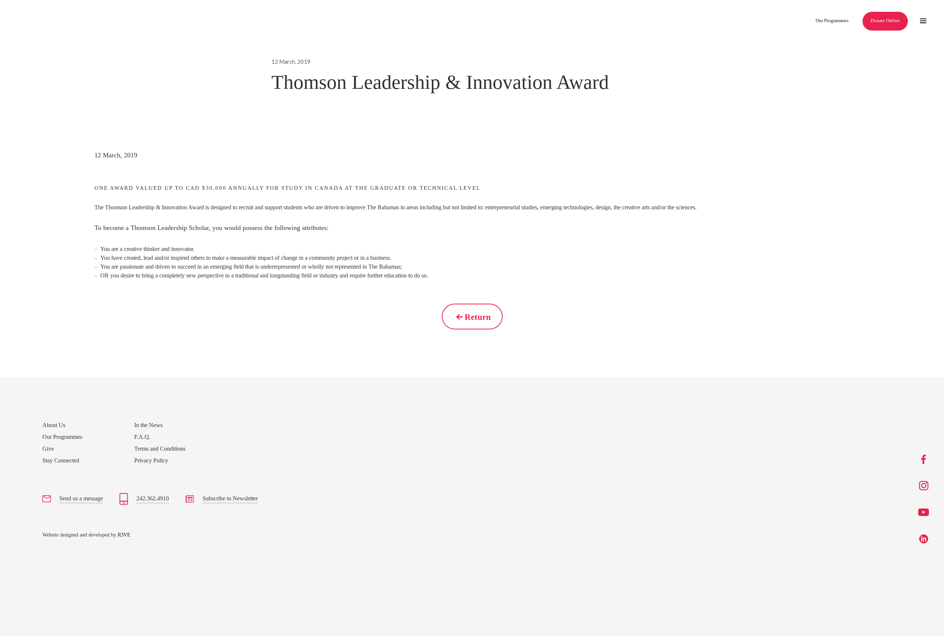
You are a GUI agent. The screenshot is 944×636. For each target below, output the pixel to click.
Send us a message (81, 498)
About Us (53, 425)
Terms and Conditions (159, 448)
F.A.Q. (142, 437)
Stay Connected (60, 460)
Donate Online (885, 20)
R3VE (124, 535)
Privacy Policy (151, 460)
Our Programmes (832, 20)
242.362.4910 (152, 498)
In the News (148, 425)
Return (478, 317)
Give (48, 448)
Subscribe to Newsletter (230, 498)
